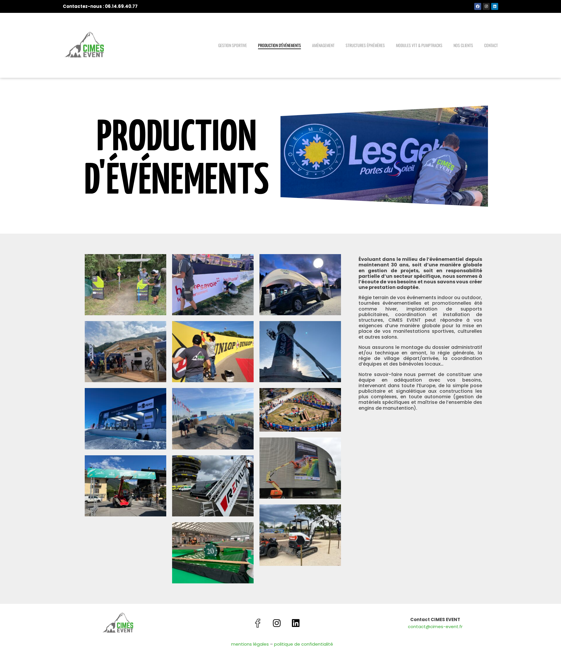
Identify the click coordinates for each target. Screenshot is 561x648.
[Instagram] (486, 6)
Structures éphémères (365, 45)
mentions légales (250, 644)
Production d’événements (279, 45)
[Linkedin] (494, 6)
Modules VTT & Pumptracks (419, 45)
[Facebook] (477, 6)
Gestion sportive (232, 45)
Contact (491, 45)
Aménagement (323, 45)
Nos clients (463, 45)
